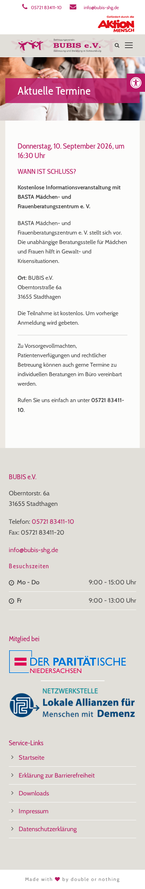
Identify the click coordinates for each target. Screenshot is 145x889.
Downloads (34, 793)
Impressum (34, 811)
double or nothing (95, 879)
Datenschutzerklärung (48, 829)
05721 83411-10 (46, 7)
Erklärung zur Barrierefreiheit (57, 775)
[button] (136, 83)
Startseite (31, 757)
